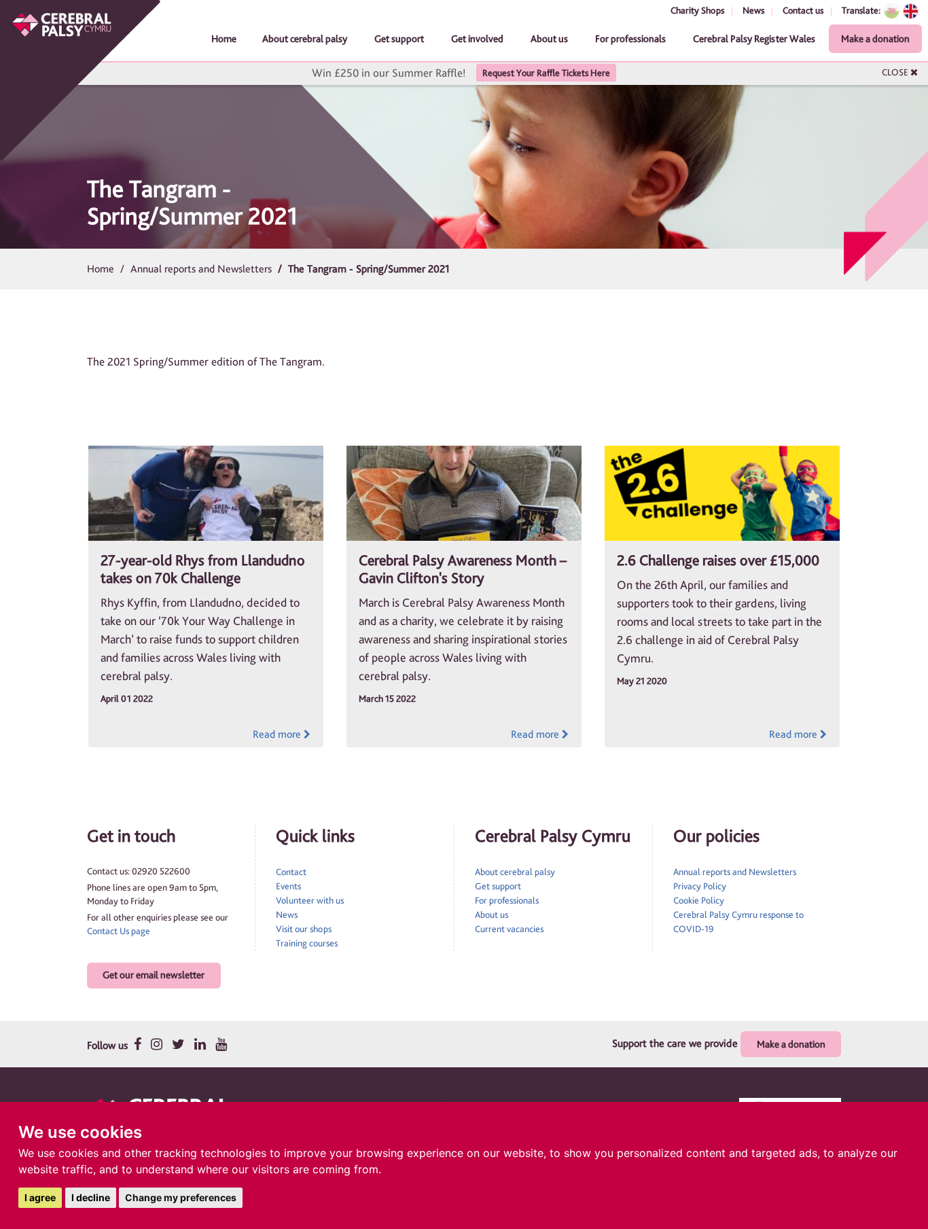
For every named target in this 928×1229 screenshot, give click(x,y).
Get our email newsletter (153, 975)
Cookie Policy (698, 900)
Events (288, 885)
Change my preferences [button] (180, 1197)
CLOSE (896, 72)
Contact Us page (118, 930)
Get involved (477, 39)
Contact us (803, 10)
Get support (399, 39)
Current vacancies (509, 928)
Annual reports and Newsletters (201, 268)
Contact (291, 871)
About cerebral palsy (304, 39)
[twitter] (178, 1044)
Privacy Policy (699, 885)
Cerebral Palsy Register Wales (754, 39)
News (753, 10)
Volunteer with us (310, 900)
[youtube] (221, 1044)
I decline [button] (90, 1197)
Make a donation (875, 39)
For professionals (630, 39)
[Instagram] (156, 1044)
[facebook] (137, 1044)
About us (549, 39)
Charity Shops (697, 10)
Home (223, 39)
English (910, 11)
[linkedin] (200, 1044)
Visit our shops (304, 928)
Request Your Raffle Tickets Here (546, 72)
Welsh (891, 11)
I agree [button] (40, 1197)
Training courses (307, 943)
